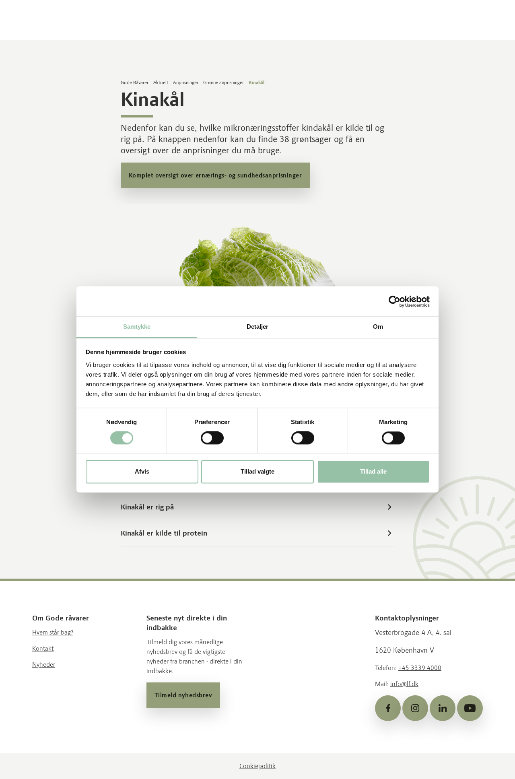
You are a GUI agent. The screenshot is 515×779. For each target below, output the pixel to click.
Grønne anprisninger (223, 82)
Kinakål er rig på (147, 507)
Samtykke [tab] (137, 326)
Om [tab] (378, 326)
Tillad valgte (257, 471)
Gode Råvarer (134, 82)
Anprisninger (185, 82)
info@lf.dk (404, 684)
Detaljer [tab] (258, 326)
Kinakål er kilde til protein (164, 533)
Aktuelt (160, 82)
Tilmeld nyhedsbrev (183, 695)
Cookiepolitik (257, 766)
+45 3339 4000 (419, 668)
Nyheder (43, 664)
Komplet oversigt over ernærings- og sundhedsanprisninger (215, 175)
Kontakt (43, 648)
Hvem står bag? (52, 632)
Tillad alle (373, 471)
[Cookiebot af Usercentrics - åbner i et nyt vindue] (394, 301)
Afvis (142, 471)
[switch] (212, 438)
